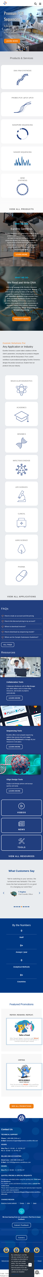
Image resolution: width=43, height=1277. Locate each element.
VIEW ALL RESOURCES (21, 856)
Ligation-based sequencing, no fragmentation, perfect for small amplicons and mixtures (17, 31)
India (28, 1203)
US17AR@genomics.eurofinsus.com (18, 1162)
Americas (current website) (9, 1203)
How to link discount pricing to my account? (20, 621)
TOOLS (22, 847)
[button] (17, 49)
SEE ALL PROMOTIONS (21, 1106)
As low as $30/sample (11, 26)
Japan (34, 1203)
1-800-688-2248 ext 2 (17, 1160)
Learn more (12, 41)
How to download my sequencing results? (19, 632)
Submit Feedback (21, 1225)
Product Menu (21, 319)
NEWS (21, 829)
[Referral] (24, 1031)
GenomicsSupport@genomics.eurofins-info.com (22, 1141)
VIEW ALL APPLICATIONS (21, 596)
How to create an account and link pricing (19, 616)
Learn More (14, 698)
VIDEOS (21, 812)
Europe (22, 1203)
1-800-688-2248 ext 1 (13, 1138)
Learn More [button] (15, 1274)
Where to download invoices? (15, 626)
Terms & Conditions (7, 1261)
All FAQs (7, 644)
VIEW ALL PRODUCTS (21, 209)
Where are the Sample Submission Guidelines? (21, 637)
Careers (21, 1237)
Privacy (40, 1261)
